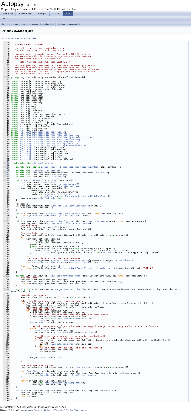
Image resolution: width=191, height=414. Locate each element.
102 (6, 213)
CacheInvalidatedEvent (77, 206)
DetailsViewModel (43, 163)
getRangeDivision (79, 260)
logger (53, 167)
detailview (62, 24)
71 (6, 171)
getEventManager (68, 184)
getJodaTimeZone (96, 196)
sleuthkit (25, 24)
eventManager (59, 175)
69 (6, 167)
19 (6, 77)
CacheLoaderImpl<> (53, 194)
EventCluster (108, 252)
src (10, 24)
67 (6, 163)
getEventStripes (55, 213)
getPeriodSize (123, 260)
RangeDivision (71, 141)
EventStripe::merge (83, 375)
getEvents (48, 196)
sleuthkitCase (57, 177)
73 (6, 175)
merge (70, 344)
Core (3, 24)
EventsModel (63, 134)
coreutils (51, 132)
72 (6, 173)
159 (6, 276)
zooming (61, 143)
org (16, 24)
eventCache (102, 173)
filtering (65, 138)
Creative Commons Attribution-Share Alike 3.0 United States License (56, 410)
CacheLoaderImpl (73, 140)
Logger (61, 132)
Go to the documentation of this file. (19, 38)
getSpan (67, 332)
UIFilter (89, 138)
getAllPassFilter (68, 215)
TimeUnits (71, 143)
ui (53, 24)
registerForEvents (45, 198)
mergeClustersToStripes (47, 262)
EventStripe (82, 367)
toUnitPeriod (81, 262)
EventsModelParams (76, 145)
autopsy (35, 24)
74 (6, 177)
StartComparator (82, 318)
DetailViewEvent (63, 318)
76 (6, 180)
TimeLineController (67, 136)
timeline (45, 24)
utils (60, 140)
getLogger (73, 167)
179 (6, 289)
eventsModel (53, 171)
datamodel (73, 24)
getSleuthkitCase (69, 186)
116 (6, 221)
